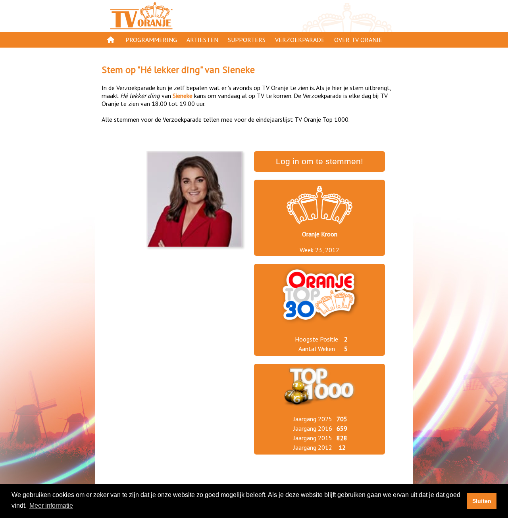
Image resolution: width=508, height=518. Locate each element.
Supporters (247, 40)
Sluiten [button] (481, 501)
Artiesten (202, 40)
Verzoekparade (300, 40)
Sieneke (238, 69)
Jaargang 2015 (312, 438)
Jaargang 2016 (312, 428)
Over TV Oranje (358, 40)
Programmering (151, 40)
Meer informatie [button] (51, 505)
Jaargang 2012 (312, 447)
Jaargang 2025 (312, 419)
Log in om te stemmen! (319, 161)
